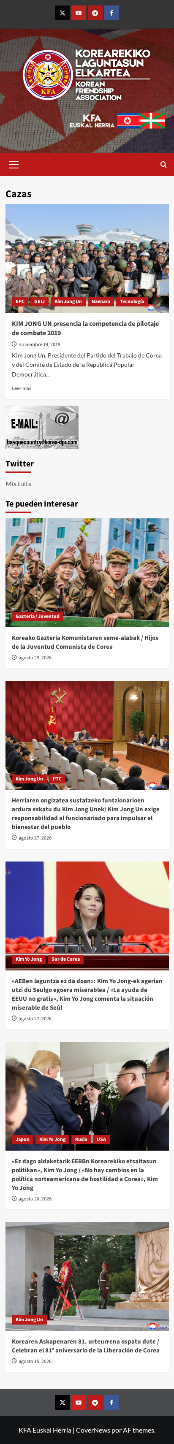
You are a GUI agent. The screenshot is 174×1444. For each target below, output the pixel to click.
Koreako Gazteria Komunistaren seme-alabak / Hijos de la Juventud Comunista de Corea (85, 642)
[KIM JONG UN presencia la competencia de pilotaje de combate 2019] (87, 258)
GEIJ (39, 301)
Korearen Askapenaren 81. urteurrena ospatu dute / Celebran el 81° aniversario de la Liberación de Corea (86, 1346)
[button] (13, 163)
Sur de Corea (66, 959)
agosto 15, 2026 (35, 1361)
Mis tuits (18, 484)
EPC (20, 301)
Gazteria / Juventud (38, 616)
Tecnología (132, 301)
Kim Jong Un (68, 301)
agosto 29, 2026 (35, 657)
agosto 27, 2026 (35, 838)
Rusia (81, 1139)
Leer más (21, 388)
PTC (57, 779)
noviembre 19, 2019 (39, 344)
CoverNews (93, 1430)
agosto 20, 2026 (35, 1199)
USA (101, 1139)
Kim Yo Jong (29, 959)
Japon (23, 1139)
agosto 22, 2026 (35, 1018)
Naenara (101, 301)
